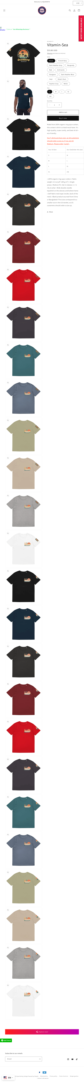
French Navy (62, 61)
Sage (52, 79)
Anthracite (61, 70)
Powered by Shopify (33, 1076)
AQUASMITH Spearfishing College (19, 1076)
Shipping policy (74, 1076)
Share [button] (51, 212)
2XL (50, 96)
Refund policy (44, 1076)
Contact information (43, 1078)
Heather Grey (53, 84)
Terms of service (63, 1076)
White (66, 84)
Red (50, 70)
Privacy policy (53, 1076)
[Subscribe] (39, 1059)
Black (51, 61)
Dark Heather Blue (67, 74)
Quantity (49, 101)
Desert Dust (62, 79)
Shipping (49, 53)
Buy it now (63, 118)
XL (68, 92)
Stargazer (52, 74)
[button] (4, 10)
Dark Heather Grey (55, 65)
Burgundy (70, 65)
